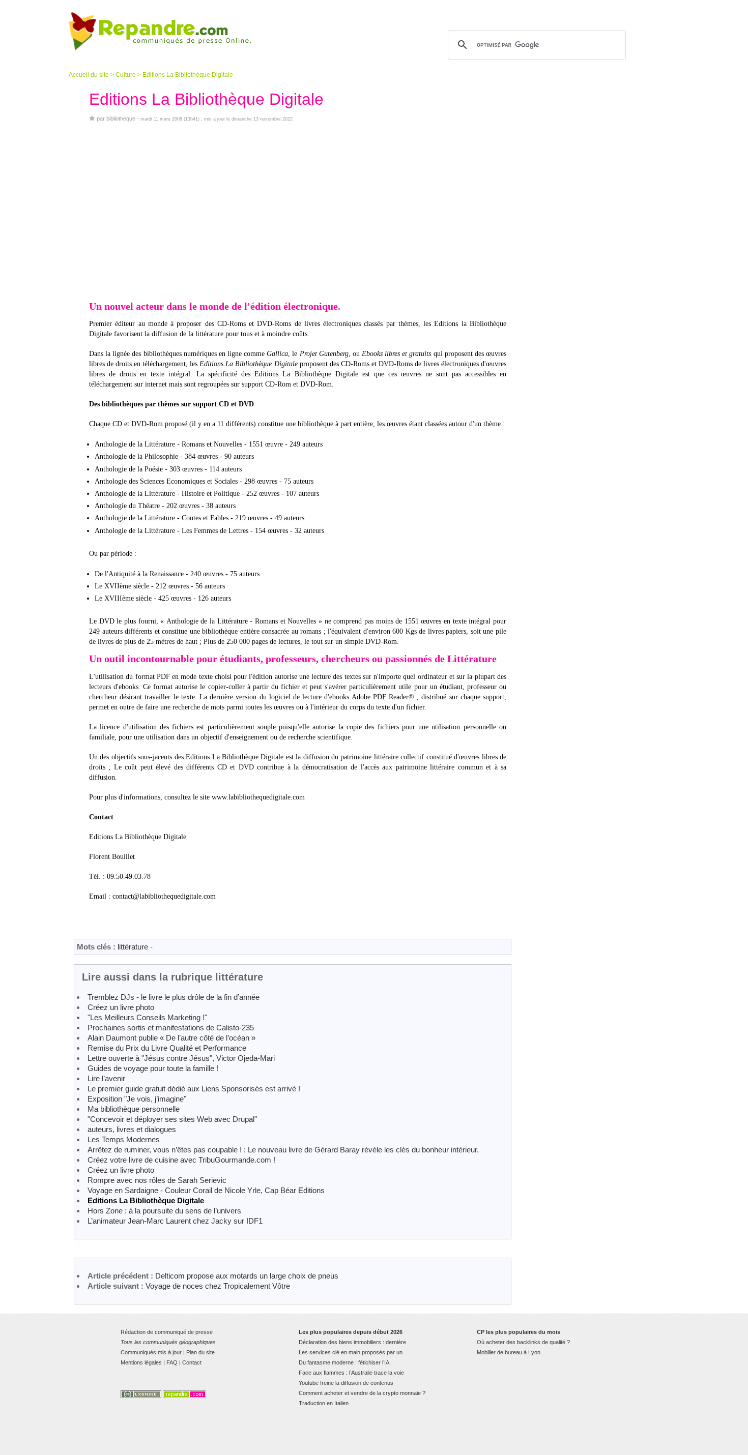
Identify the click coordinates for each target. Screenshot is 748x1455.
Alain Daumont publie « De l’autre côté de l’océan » (171, 1037)
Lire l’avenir (106, 1078)
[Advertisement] (297, 210)
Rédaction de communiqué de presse (167, 1332)
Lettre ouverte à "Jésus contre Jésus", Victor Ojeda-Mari (181, 1058)
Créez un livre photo (121, 1007)
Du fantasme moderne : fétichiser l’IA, (345, 1362)
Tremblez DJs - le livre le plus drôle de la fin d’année (174, 997)
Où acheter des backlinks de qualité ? (523, 1342)
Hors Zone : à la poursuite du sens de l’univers (164, 1210)
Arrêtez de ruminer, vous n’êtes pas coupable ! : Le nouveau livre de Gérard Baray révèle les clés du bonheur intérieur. (283, 1149)
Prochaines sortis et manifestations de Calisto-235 (171, 1027)
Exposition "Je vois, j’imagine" (137, 1098)
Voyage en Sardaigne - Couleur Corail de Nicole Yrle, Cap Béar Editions (206, 1190)
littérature (133, 946)
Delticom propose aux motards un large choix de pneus (246, 1275)
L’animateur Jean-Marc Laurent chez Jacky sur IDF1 (175, 1220)
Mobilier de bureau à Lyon (508, 1352)
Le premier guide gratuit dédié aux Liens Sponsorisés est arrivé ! (194, 1088)
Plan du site (200, 1352)
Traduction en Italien (324, 1403)
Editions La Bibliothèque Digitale (146, 1200)
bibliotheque (120, 118)
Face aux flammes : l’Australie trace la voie (351, 1373)
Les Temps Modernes (124, 1139)
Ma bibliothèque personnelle (134, 1109)
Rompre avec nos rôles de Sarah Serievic (157, 1180)
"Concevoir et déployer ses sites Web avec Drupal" (172, 1119)
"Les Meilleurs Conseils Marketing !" (147, 1017)
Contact (192, 1362)
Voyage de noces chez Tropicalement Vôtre (218, 1286)
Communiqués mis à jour (151, 1352)
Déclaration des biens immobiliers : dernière (352, 1342)
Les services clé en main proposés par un (350, 1352)
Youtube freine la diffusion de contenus (346, 1383)
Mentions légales (141, 1362)
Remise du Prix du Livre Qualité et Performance (167, 1048)
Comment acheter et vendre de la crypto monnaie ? (362, 1393)
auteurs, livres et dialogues (132, 1129)
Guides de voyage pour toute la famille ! (153, 1068)
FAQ (172, 1362)
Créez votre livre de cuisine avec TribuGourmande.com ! (181, 1159)
